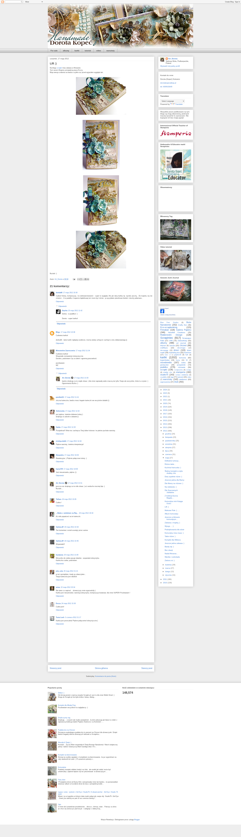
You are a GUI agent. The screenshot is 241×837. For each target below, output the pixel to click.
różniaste (181, 367)
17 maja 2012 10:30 (70, 293)
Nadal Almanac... (171, 554)
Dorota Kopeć (164, 308)
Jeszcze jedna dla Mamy (174, 480)
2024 (165, 390)
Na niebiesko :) (171, 487)
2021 (165, 400)
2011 (165, 579)
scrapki (60, 68)
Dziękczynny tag (64, 718)
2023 (165, 393)
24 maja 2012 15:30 (68, 603)
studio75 (164, 374)
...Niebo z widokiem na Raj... (67, 513)
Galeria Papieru (183, 330)
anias (58, 587)
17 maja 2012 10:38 (68, 332)
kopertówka (164, 360)
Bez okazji (169, 550)
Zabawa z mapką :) (172, 523)
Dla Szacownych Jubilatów (171, 491)
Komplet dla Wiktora (173, 540)
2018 (165, 410)
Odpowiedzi (62, 306)
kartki (77, 51)
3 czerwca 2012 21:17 (73, 617)
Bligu (58, 332)
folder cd (168, 355)
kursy (178, 360)
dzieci (176, 350)
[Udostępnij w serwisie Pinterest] (88, 279)
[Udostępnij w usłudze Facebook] (85, 279)
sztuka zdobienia (181, 375)
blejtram (163, 346)
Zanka (58, 427)
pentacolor (164, 365)
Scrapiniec (166, 337)
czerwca (168, 454)
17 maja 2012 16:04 (71, 455)
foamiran (187, 353)
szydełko (163, 377)
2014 (165, 424)
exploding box (174, 353)
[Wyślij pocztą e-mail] (78, 279)
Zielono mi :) (170, 560)
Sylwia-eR (60, 527)
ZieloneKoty (182, 341)
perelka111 (60, 397)
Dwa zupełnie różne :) (173, 477)
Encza (58, 603)
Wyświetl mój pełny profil (170, 66)
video (98, 51)
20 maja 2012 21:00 (71, 555)
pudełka (164, 367)
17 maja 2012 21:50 (81, 378)
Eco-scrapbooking (168, 327)
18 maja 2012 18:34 (86, 513)
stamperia (180, 372)
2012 (165, 431)
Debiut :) (61, 693)
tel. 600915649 (166, 87)
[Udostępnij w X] (83, 279)
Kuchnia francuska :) (173, 468)
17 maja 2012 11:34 (83, 351)
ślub (176, 382)
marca (168, 568)
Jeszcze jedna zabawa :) (174, 543)
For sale (54, 51)
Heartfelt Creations (176, 332)
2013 (165, 427)
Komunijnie (62, 767)
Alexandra (60, 455)
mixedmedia (166, 362)
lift (187, 360)
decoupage (164, 350)
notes (183, 363)
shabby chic (167, 372)
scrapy (188, 370)
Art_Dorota (66, 378)
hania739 (59, 469)
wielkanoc (183, 379)
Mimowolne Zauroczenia (65, 351)
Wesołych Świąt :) (64, 742)
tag (172, 377)
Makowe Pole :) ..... (172, 510)
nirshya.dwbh (61, 441)
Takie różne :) (170, 536)
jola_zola (59, 571)
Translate (179, 104)
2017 (165, 414)
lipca (167, 451)
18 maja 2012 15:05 (69, 499)
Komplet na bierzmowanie (67, 755)
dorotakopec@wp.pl (168, 83)
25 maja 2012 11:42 (75, 310)
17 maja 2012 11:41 (72, 397)
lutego (168, 571)
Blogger (137, 820)
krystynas (59, 555)
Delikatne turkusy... (172, 461)
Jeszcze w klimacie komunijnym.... (172, 518)
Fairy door (61, 780)
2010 (165, 583)
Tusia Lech (60, 617)
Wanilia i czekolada (172, 557)
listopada (169, 437)
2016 (165, 417)
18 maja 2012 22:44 (71, 527)
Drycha (64, 310)
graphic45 (177, 355)
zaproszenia (165, 382)
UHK (171, 341)
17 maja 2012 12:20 (68, 427)
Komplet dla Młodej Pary (67, 705)
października (170, 441)
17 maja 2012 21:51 (75, 483)
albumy (66, 51)
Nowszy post (55, 668)
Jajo (59, 804)
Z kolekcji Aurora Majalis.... (171, 497)
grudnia (168, 434)
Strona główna (101, 668)
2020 (165, 403)
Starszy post (146, 668)
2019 (165, 407)
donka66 (59, 293)
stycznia (168, 575)
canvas (172, 345)
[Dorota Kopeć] (162, 313)
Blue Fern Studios (169, 322)
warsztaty (110, 51)
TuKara (58, 499)
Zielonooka (60, 411)
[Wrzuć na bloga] (81, 279)
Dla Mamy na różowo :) (174, 483)
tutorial (88, 51)
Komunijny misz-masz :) (174, 533)
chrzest (183, 345)
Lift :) (167, 507)
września (169, 444)
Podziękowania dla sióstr (174, 530)
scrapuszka (178, 370)
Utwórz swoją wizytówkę (167, 314)
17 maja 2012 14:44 (74, 441)
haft (186, 355)
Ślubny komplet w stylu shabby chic (174, 472)
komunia (182, 358)
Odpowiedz (60, 301)
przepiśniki (181, 365)
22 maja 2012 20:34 (68, 587)
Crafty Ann (182, 325)
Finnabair (164, 330)
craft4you (164, 348)
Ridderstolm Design (171, 335)
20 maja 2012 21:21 (71, 571)
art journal (181, 343)
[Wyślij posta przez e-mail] (74, 279)
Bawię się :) (169, 547)
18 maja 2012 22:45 (71, 541)
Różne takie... (170, 464)
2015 (165, 420)
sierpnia (168, 447)
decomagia (181, 348)
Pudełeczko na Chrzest (66, 730)
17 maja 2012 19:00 (71, 469)
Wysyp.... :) (169, 526)
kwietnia (168, 565)
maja (167, 458)
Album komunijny (171, 514)
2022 (165, 396)
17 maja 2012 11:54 (72, 411)
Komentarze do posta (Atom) (105, 676)
